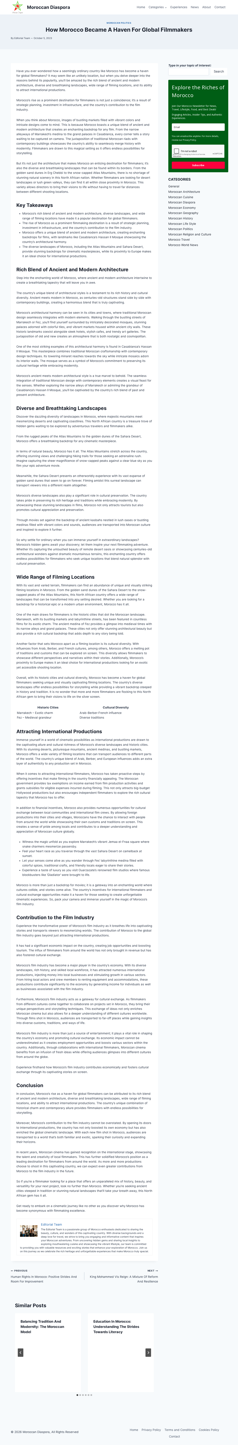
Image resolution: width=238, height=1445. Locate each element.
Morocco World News (183, 245)
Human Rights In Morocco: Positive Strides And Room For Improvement (44, 1276)
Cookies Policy (209, 1430)
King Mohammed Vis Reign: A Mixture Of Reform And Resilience (124, 1276)
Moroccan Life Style (182, 223)
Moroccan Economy (182, 207)
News (195, 7)
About (206, 7)
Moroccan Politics (119, 23)
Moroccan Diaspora (181, 202)
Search (219, 71)
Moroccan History (180, 218)
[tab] (77, 1395)
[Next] (148, 1352)
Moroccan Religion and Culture (189, 234)
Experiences (178, 7)
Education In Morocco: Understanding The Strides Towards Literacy (116, 1326)
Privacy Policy (151, 1430)
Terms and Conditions (179, 1430)
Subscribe (198, 165)
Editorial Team (22, 38)
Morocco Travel (179, 239)
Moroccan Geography (183, 213)
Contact (219, 7)
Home (141, 7)
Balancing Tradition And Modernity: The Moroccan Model (42, 1326)
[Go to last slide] (20, 1352)
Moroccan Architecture (184, 191)
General (173, 186)
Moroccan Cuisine (180, 197)
